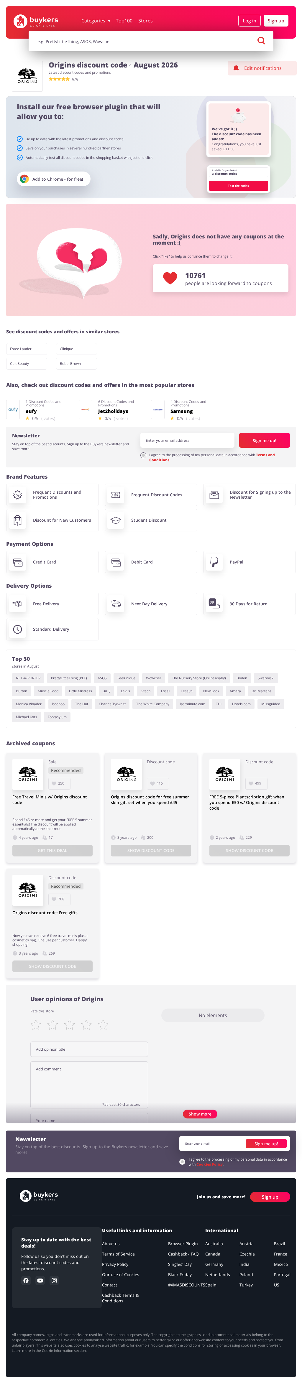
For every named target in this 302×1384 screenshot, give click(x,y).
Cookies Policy (209, 1164)
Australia (214, 1243)
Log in (249, 20)
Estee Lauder (21, 348)
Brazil (279, 1243)
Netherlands (217, 1274)
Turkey (246, 1285)
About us (111, 1243)
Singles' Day (180, 1264)
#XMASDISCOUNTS (186, 1285)
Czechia (247, 1254)
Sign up (276, 20)
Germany (214, 1264)
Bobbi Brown (70, 363)
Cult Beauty (19, 363)
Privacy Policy (115, 1264)
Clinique (66, 348)
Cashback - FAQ (183, 1254)
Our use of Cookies (120, 1274)
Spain (210, 1285)
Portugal (282, 1274)
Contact (109, 1285)
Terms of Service (118, 1254)
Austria (246, 1243)
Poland (246, 1274)
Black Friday (180, 1274)
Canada (212, 1254)
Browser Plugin (183, 1243)
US (276, 1285)
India (244, 1264)
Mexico (281, 1264)
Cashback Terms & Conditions (120, 1298)
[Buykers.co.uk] (45, 21)
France (280, 1254)
